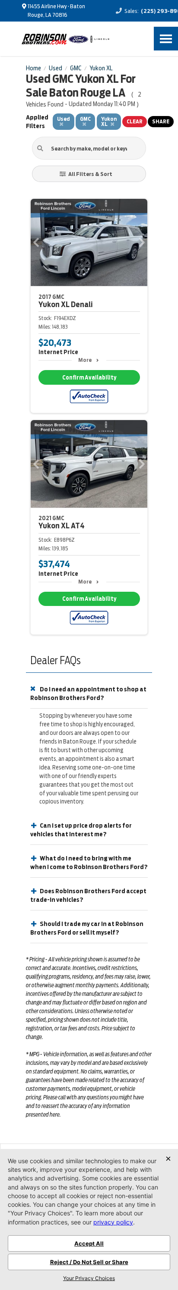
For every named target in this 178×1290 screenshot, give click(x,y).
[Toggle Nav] (166, 38)
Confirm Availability (89, 377)
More (85, 360)
